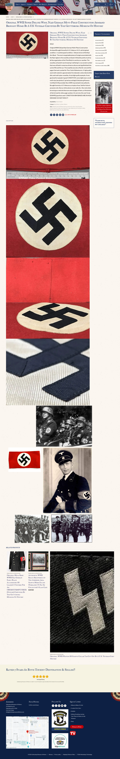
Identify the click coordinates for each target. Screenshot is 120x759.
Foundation (52, 4)
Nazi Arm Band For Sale (55, 108)
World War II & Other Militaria (60, 104)
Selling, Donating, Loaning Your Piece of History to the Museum (78, 716)
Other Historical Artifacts (100, 53)
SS (76, 108)
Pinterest (60, 115)
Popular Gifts (97, 55)
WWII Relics (66, 109)
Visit (17, 4)
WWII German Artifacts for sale (56, 109)
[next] (91, 33)
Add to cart (45, 554)
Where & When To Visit (77, 705)
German (65, 106)
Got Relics (42, 4)
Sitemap (51, 754)
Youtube (62, 705)
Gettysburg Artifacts (99, 47)
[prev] (88, 33)
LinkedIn (57, 115)
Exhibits (30, 4)
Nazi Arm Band (79, 106)
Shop (35, 4)
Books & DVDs (98, 42)
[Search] (105, 4)
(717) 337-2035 (10, 710)
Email (63, 115)
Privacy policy (57, 754)
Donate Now (76, 727)
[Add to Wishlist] (26, 573)
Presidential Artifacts (99, 58)
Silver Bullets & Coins (99, 60)
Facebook (51, 115)
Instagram (65, 705)
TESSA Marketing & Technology (84, 754)
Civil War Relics (98, 45)
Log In (60, 4)
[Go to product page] (17, 561)
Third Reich (79, 108)
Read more (24, 554)
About (23, 4)
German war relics (71, 106)
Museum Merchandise (99, 50)
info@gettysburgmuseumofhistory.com (15, 712)
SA (74, 108)
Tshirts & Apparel (98, 63)
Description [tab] (9, 120)
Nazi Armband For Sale (65, 108)
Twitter (54, 115)
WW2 (83, 108)
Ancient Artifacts (98, 40)
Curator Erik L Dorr (76, 708)
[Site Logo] (9, 7)
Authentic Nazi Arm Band (57, 106)
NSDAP (72, 108)
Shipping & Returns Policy (69, 754)
